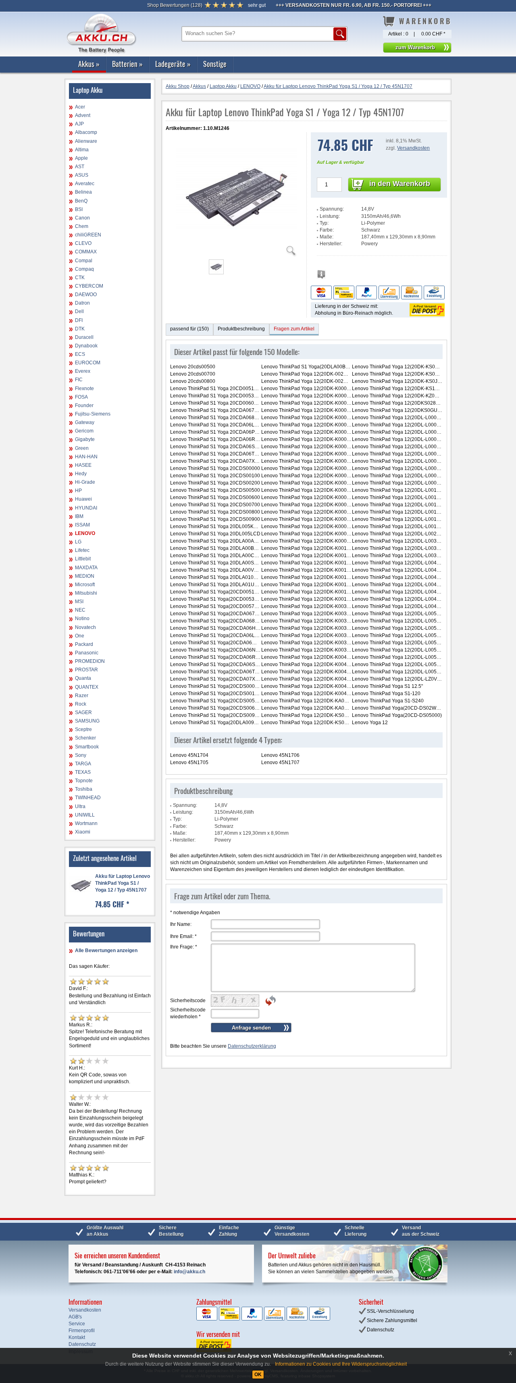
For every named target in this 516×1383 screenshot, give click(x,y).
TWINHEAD (88, 797)
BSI (79, 209)
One (79, 636)
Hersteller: (331, 244)
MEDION (84, 576)
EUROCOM (87, 363)
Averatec (84, 183)
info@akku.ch (189, 1271)
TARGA (83, 764)
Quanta (83, 678)
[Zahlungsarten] (378, 292)
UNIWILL (85, 815)
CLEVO (83, 243)
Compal (83, 260)
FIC (79, 379)
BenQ (81, 201)
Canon (82, 218)
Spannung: (332, 209)
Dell (79, 311)
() (174, 5)
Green (82, 448)
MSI (79, 601)
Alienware (86, 141)
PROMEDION (90, 661)
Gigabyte (85, 439)
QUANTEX (86, 687)
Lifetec (82, 550)
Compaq (84, 269)
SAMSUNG (87, 721)
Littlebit (83, 559)
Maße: (326, 237)
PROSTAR (86, 670)
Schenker (85, 738)
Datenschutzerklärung (252, 1046)
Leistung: (330, 216)
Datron (82, 303)
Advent (82, 115)
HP (78, 490)
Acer (80, 107)
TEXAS (83, 772)
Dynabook (86, 346)
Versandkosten (413, 148)
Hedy (81, 473)
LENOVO (85, 533)
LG (78, 542)
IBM (79, 516)
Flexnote (84, 388)
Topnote (84, 780)
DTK (80, 329)
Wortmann (86, 823)
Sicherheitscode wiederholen (188, 1013)
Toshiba (83, 789)
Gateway (84, 422)
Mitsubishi (86, 593)
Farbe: (327, 230)
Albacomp (86, 132)
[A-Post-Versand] (426, 309)
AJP (79, 124)
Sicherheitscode (188, 1000)
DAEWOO (86, 294)
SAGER (83, 712)
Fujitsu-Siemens (92, 414)
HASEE (83, 465)
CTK (80, 277)
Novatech (85, 627)
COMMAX (86, 252)
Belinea (83, 192)
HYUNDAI (86, 508)
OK (258, 1374)
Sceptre (83, 729)
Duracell (84, 337)
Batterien (127, 63)
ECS (80, 354)
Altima (82, 150)
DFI (79, 320)
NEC (80, 610)
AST (79, 166)
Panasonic (86, 653)
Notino (82, 618)
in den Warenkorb (399, 184)
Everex (82, 371)
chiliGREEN (88, 235)
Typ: (324, 223)
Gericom (84, 431)
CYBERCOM (89, 286)
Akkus (89, 63)
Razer (81, 695)
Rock (80, 704)
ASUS (81, 175)
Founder (84, 405)
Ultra (80, 806)
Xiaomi (82, 832)
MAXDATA (86, 567)
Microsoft (85, 584)
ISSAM (82, 525)
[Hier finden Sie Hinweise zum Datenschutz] (321, 276)
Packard (84, 644)
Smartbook (87, 747)
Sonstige (215, 63)
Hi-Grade (85, 482)
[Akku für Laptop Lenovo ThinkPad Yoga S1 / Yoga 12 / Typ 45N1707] (236, 252)
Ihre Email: (183, 936)
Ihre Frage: (183, 947)
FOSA (81, 397)
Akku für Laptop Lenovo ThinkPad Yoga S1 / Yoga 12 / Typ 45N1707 (122, 883)
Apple (81, 158)
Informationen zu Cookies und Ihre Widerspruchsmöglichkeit (341, 1364)
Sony (80, 755)
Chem (81, 226)
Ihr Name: (180, 924)
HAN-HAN (86, 457)
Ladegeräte (173, 63)
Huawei (83, 499)
